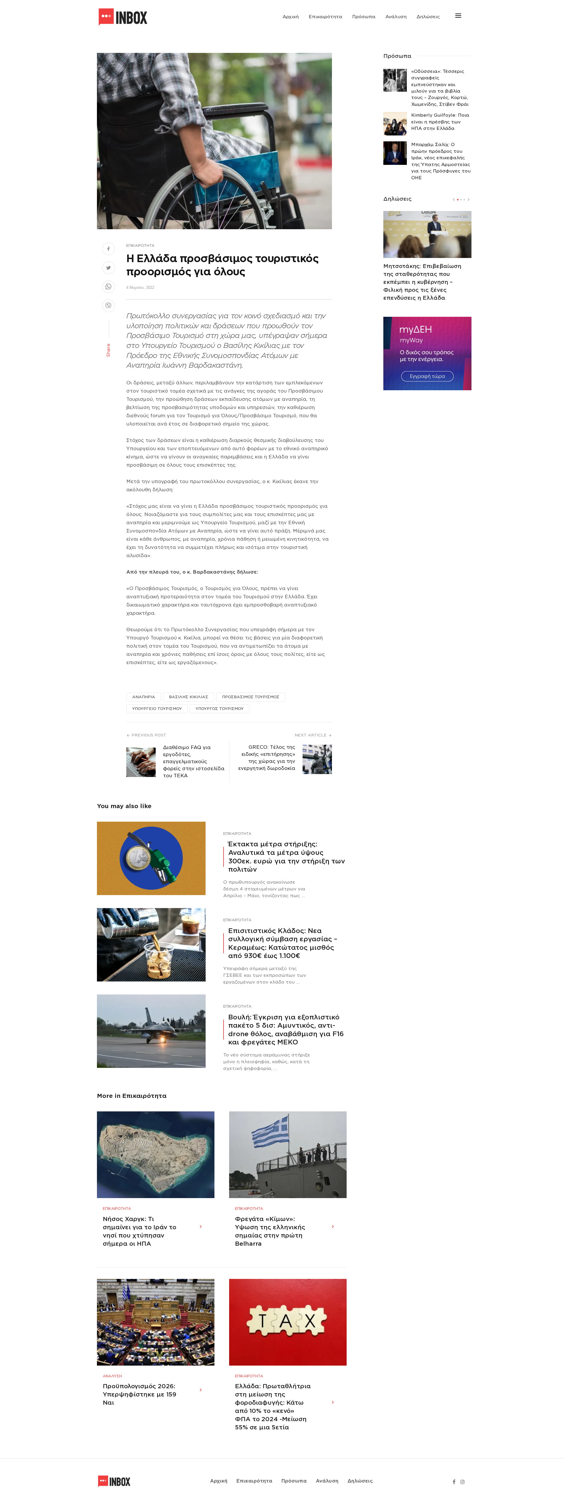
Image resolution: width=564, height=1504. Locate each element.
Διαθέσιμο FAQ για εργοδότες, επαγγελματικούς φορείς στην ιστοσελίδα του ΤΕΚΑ (193, 761)
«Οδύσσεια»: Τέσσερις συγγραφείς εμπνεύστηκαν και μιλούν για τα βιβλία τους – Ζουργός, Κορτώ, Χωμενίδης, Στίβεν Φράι (440, 88)
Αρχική (291, 16)
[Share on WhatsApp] (108, 287)
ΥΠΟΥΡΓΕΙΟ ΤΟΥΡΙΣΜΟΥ (157, 708)
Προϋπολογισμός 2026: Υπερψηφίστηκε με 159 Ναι (139, 1394)
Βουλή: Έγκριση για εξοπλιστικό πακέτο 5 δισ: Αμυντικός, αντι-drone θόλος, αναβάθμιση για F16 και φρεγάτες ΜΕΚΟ (286, 1029)
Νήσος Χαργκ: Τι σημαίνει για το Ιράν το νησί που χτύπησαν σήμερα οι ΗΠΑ (139, 1231)
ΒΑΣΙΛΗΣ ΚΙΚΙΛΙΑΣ (188, 697)
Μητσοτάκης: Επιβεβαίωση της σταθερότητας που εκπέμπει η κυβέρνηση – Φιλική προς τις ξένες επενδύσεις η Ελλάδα (422, 282)
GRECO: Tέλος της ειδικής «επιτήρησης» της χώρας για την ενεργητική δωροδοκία (266, 757)
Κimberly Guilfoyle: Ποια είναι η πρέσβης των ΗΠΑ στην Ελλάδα (440, 122)
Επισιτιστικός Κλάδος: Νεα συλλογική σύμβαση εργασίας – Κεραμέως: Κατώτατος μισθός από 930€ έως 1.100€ (282, 943)
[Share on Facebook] (108, 249)
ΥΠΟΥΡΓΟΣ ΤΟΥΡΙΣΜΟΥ (220, 708)
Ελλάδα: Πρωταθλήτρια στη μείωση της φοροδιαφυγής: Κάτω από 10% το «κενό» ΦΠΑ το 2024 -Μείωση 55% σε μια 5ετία (273, 1407)
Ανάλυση (396, 16)
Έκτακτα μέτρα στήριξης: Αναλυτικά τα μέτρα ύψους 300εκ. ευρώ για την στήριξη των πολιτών (286, 856)
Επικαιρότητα (325, 16)
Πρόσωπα (363, 16)
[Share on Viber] (108, 306)
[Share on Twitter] (108, 269)
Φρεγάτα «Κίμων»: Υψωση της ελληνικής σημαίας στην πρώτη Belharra (270, 1231)
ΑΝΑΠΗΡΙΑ (143, 697)
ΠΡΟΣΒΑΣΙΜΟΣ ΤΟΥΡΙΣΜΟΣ (250, 697)
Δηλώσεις (428, 16)
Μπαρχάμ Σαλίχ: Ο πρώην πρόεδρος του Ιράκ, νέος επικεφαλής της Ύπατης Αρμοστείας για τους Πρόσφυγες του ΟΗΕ (441, 161)
